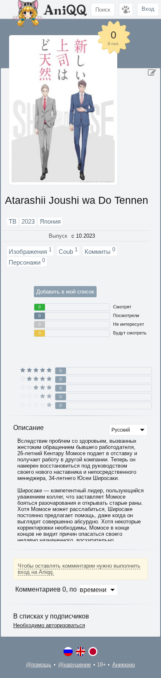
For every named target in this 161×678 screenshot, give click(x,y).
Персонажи (27, 262)
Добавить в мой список (65, 292)
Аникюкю (123, 664)
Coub (68, 251)
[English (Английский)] (80, 651)
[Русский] (68, 651)
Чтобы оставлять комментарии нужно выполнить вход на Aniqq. (79, 569)
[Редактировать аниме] (152, 72)
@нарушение (74, 664)
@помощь (38, 664)
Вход (148, 9)
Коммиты (100, 251)
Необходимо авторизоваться (49, 625)
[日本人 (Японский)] (92, 651)
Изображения (30, 251)
